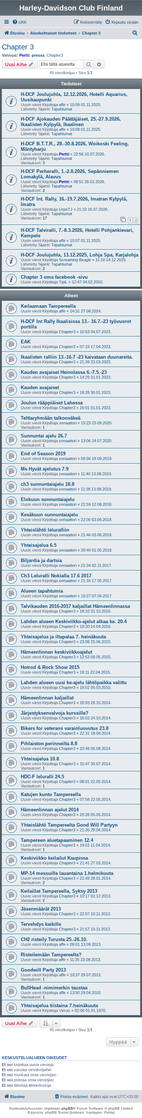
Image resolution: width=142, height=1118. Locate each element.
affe (62, 104)
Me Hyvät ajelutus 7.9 (44, 469)
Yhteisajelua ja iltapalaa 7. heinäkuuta (63, 636)
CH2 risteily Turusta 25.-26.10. (54, 939)
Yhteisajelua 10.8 (40, 759)
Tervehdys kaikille (41, 924)
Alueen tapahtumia (42, 591)
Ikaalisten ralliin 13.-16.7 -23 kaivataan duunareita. (77, 357)
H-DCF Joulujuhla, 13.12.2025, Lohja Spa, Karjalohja (79, 255)
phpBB (67, 1108)
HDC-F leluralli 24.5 (42, 776)
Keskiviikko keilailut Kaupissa (54, 858)
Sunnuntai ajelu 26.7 (44, 436)
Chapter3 (55, 55)
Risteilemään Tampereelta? (51, 954)
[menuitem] (19, 22)
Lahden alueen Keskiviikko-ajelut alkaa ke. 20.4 (74, 621)
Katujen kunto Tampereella (51, 794)
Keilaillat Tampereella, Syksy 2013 (59, 891)
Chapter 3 (18, 47)
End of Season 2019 (43, 453)
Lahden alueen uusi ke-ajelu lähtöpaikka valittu (74, 682)
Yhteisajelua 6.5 (38, 545)
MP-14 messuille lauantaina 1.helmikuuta (67, 873)
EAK (26, 341)
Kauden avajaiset (40, 387)
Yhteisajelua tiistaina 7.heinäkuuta (59, 1005)
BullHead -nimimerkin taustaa (54, 987)
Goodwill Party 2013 (43, 970)
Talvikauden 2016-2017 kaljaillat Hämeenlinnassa (75, 606)
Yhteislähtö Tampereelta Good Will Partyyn (69, 825)
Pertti (24, 55)
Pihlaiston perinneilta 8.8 (49, 743)
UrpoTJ (65, 209)
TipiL (63, 282)
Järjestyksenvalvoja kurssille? (54, 713)
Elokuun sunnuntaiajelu (48, 499)
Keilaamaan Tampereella (48, 306)
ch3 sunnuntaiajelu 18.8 (47, 484)
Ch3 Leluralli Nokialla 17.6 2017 (56, 575)
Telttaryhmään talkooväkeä (50, 418)
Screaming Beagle (75, 260)
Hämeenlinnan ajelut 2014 (50, 809)
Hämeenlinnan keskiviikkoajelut (56, 652)
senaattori (67, 423)
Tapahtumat (61, 109)
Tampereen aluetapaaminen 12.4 (57, 840)
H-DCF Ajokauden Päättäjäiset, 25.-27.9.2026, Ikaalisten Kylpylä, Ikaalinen (71, 121)
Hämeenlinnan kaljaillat (47, 698)
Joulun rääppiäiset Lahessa (52, 402)
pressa (38, 55)
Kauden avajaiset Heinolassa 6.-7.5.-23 (64, 372)
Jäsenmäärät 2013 (41, 909)
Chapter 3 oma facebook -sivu (54, 277)
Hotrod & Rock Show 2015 (50, 667)
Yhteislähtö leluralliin (45, 530)
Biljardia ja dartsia (41, 560)
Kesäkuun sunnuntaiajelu (49, 514)
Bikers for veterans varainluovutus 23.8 (65, 728)
